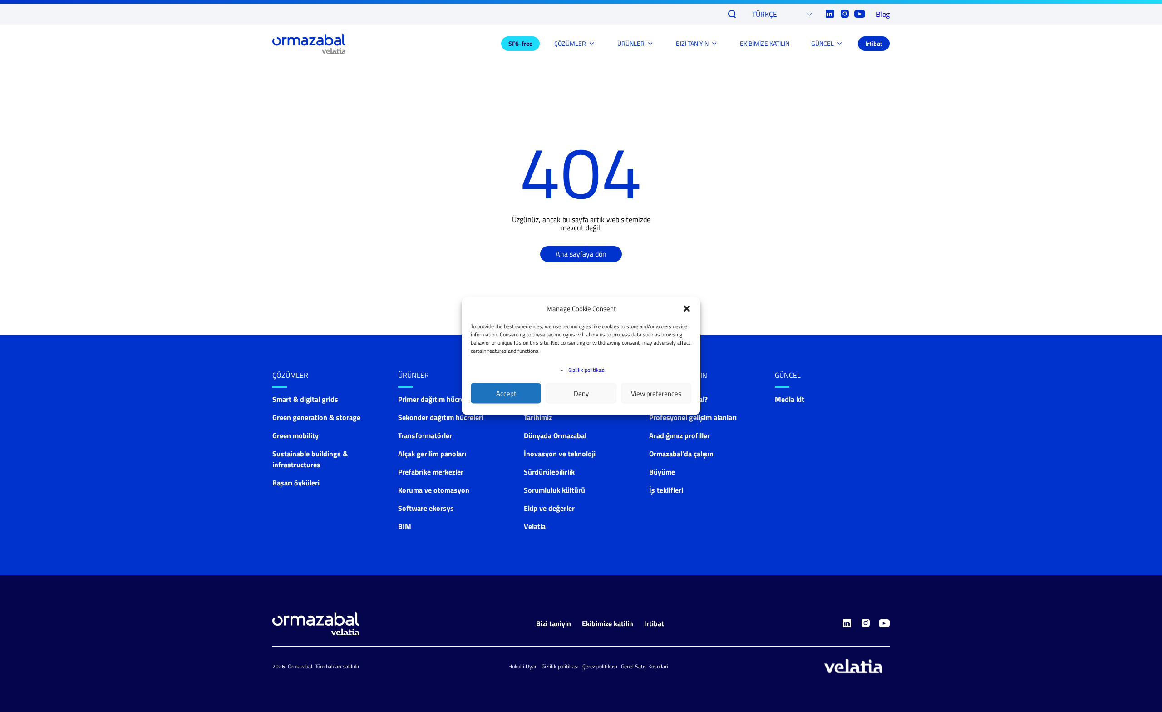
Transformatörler (425, 435)
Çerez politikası (599, 666)
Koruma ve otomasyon (433, 490)
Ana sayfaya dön (581, 253)
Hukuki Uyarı (523, 666)
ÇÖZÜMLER (570, 43)
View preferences (656, 393)
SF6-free (520, 43)
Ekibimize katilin (607, 623)
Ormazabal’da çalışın (681, 453)
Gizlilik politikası (587, 370)
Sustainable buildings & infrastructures (310, 459)
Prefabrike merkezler (430, 471)
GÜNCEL (822, 43)
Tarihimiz (538, 417)
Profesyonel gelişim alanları (693, 417)
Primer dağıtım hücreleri (436, 399)
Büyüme (662, 471)
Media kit (789, 399)
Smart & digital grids (305, 399)
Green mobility (295, 435)
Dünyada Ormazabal (555, 435)
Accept (506, 393)
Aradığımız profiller (679, 435)
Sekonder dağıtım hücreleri (440, 417)
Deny (581, 393)
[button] (686, 308)
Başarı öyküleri (296, 482)
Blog (883, 14)
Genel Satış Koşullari (644, 666)
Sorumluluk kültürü (554, 490)
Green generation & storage (316, 417)
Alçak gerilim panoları (432, 453)
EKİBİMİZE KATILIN (764, 43)
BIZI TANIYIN (692, 43)
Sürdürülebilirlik (549, 471)
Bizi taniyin (553, 623)
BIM (404, 526)
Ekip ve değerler (549, 508)
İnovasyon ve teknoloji (560, 453)
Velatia (535, 526)
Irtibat (873, 43)
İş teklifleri (666, 490)
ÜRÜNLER (631, 43)
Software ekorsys (426, 508)
